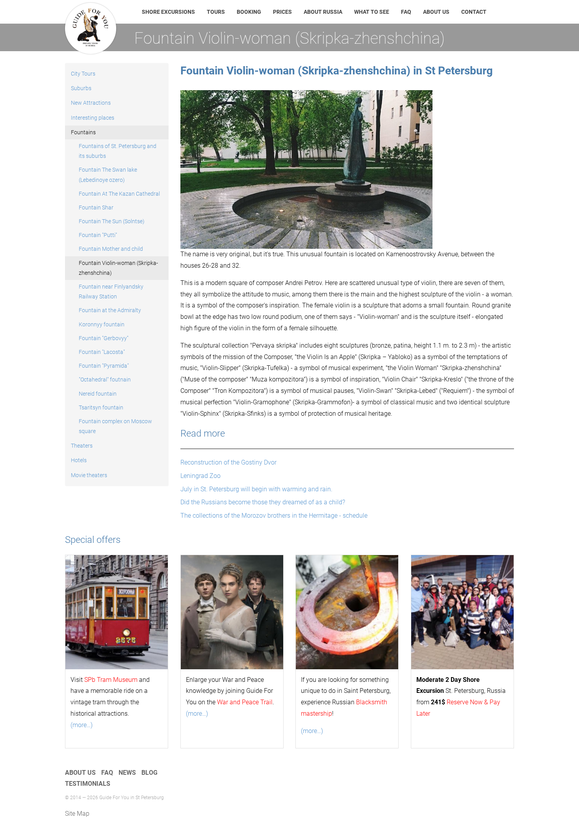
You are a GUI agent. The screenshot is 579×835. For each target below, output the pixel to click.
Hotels (79, 460)
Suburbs (81, 88)
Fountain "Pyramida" (104, 366)
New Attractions (91, 103)
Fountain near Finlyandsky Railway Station (111, 291)
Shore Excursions (168, 12)
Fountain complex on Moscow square (115, 426)
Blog (149, 772)
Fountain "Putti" (98, 235)
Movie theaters (89, 475)
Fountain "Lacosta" (102, 352)
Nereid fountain (98, 394)
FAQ (406, 12)
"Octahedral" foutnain (105, 379)
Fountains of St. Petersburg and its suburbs (117, 151)
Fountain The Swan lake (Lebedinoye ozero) (108, 175)
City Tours (83, 73)
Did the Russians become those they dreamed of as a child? (262, 502)
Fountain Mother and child (111, 249)
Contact (473, 12)
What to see (371, 12)
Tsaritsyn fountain (101, 407)
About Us (436, 12)
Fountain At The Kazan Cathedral (119, 194)
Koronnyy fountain (101, 324)
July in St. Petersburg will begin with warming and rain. (256, 489)
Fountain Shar (96, 207)
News (127, 772)
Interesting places (92, 118)
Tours (216, 12)
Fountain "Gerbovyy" (103, 338)
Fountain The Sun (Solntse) (112, 221)
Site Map (77, 813)
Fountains (83, 132)
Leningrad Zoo (200, 476)
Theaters (82, 445)
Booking (249, 12)
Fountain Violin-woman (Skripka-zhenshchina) (118, 268)
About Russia (323, 12)
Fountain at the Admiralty (110, 310)
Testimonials (87, 783)
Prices (282, 12)
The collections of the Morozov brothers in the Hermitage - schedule (273, 515)
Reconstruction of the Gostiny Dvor (228, 462)
